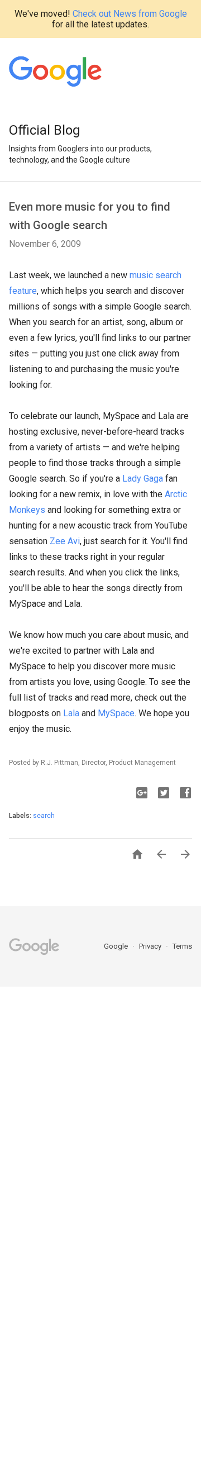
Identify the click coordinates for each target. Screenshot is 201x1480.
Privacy (151, 946)
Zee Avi (65, 541)
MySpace (116, 713)
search (44, 816)
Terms (182, 946)
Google (117, 946)
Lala (71, 713)
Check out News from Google (130, 13)
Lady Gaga (142, 478)
